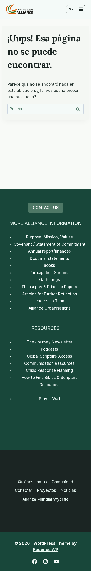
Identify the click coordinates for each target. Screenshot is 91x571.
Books (49, 265)
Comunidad (62, 482)
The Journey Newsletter (49, 342)
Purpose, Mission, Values (49, 237)
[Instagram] (45, 561)
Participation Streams (49, 272)
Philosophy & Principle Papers (49, 286)
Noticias (68, 490)
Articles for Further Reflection (49, 294)
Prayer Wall (49, 398)
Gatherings (49, 279)
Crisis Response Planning (49, 370)
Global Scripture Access (49, 356)
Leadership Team (49, 301)
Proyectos (46, 490)
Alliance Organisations (49, 308)
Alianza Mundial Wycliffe (45, 499)
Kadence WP (45, 549)
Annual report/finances (49, 251)
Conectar (23, 490)
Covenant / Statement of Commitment (49, 244)
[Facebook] (34, 561)
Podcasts (49, 349)
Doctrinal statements (49, 258)
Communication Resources (49, 363)
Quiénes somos (32, 482)
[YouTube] (56, 561)
